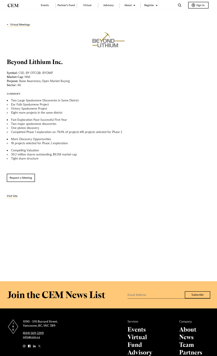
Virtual (87, 5)
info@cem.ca (31, 337)
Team (186, 345)
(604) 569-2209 (33, 333)
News (186, 337)
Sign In (200, 5)
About (187, 329)
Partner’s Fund (66, 5)
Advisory (108, 5)
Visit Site (12, 196)
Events (45, 5)
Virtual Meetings (20, 24)
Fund (134, 345)
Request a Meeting (21, 177)
